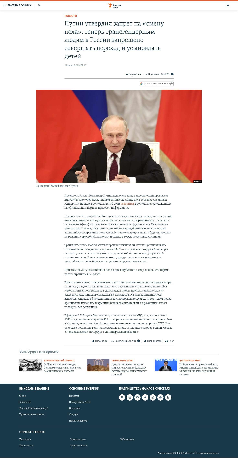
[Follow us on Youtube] (122, 397)
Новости (70, 16)
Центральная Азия (122, 361)
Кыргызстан (26, 445)
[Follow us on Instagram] (130, 397)
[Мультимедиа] (228, 5)
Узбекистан (127, 439)
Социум (73, 414)
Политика (75, 408)
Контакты (25, 402)
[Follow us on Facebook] (137, 397)
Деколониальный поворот (59, 361)
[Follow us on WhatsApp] (153, 397)
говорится (127, 203)
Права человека (78, 421)
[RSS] (168, 397)
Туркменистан (78, 445)
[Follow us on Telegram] (145, 397)
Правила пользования (32, 414)
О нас (22, 396)
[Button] (133, 74)
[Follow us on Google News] (160, 397)
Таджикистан (78, 439)
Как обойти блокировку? (33, 408)
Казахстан (25, 439)
